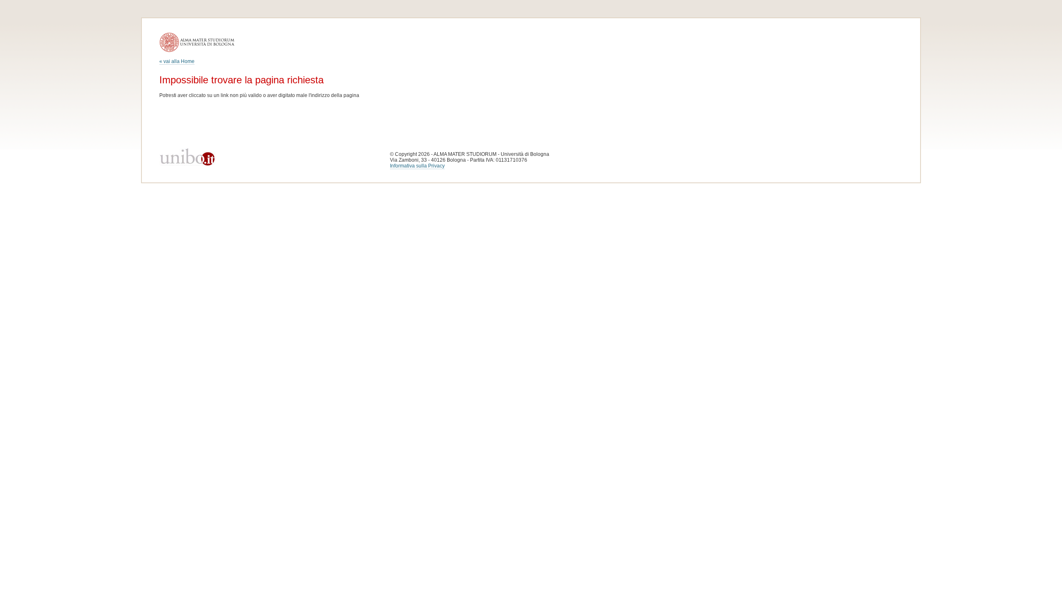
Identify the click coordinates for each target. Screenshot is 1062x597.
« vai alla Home (177, 61)
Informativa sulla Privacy (417, 166)
